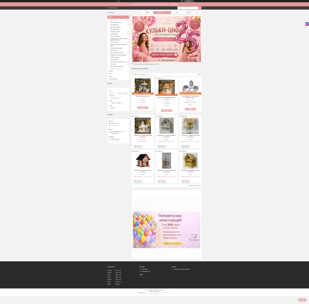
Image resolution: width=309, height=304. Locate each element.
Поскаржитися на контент (151, 292)
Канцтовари (113, 64)
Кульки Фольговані (114, 25)
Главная (147, 12)
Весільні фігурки (114, 59)
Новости (111, 71)
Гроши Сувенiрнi (114, 50)
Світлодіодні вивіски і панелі (116, 66)
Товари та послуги (138, 64)
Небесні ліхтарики (114, 57)
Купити (142, 107)
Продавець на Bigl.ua (154, 291)
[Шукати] (200, 8)
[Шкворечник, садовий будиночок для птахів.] (167, 126)
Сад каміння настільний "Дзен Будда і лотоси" (190, 96)
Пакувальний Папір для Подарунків (118, 55)
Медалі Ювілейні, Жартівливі (116, 52)
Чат (303, 299)
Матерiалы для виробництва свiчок (118, 62)
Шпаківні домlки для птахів (116, 68)
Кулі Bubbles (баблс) (115, 29)
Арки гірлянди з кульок (115, 27)
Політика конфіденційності (164, 292)
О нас (177, 12)
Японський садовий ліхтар (142, 96)
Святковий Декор (114, 34)
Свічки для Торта (114, 42)
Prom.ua (162, 290)
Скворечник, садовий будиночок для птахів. (167, 98)
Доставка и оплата (113, 79)
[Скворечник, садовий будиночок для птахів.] (143, 126)
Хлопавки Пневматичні (115, 36)
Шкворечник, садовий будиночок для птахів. (166, 136)
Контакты (189, 12)
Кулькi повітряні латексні (116, 22)
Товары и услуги (161, 12)
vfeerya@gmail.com (115, 125)
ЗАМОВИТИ (174, 4)
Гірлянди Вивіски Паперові (116, 48)
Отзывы (111, 76)
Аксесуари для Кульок (115, 31)
